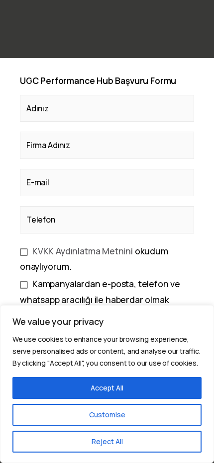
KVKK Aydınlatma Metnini (82, 251)
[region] (107, 384)
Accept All (107, 387)
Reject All (107, 441)
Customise (107, 414)
